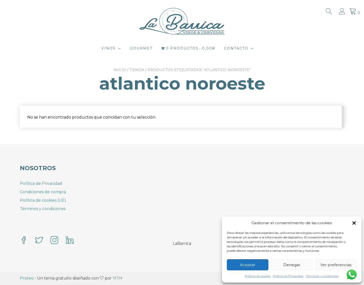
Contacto (236, 48)
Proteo (27, 278)
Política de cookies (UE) (43, 200)
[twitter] (39, 240)
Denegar (291, 264)
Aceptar (247, 264)
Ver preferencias (335, 264)
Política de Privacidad (288, 276)
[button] (354, 223)
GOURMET (141, 48)
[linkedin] (70, 240)
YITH (117, 278)
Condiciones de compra (43, 192)
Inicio (119, 69)
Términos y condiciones (322, 276)
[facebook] (24, 240)
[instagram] (54, 240)
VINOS (108, 48)
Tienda (136, 69)
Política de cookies (257, 276)
